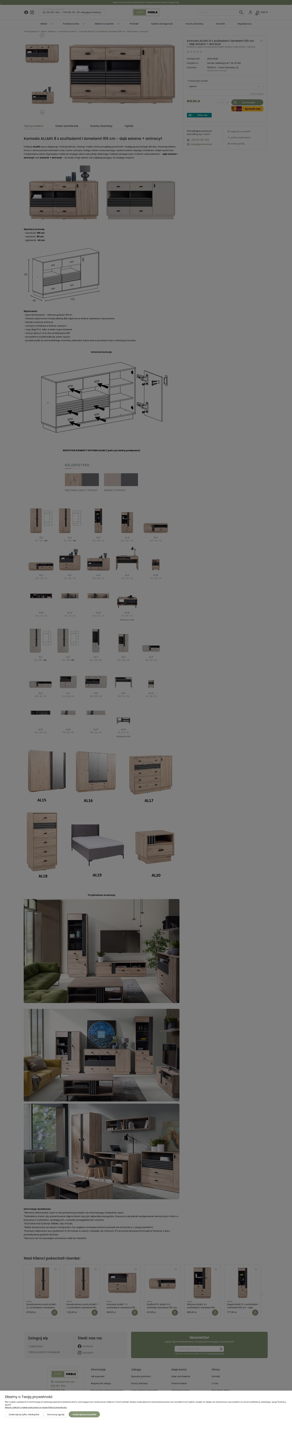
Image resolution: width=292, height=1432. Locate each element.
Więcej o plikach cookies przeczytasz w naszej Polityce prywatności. (36, 1407)
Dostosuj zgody (55, 1414)
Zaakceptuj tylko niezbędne (24, 1414)
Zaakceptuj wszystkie (84, 1414)
